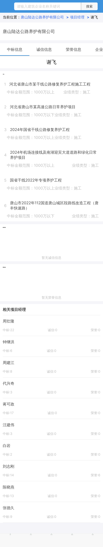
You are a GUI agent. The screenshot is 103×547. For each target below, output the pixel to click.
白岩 (6, 445)
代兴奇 (8, 383)
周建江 (8, 362)
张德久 (8, 507)
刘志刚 (8, 466)
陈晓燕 (8, 487)
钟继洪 (8, 342)
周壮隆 (8, 321)
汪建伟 (8, 425)
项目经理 (79, 17)
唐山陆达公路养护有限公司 (45, 17)
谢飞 (94, 17)
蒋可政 (8, 404)
